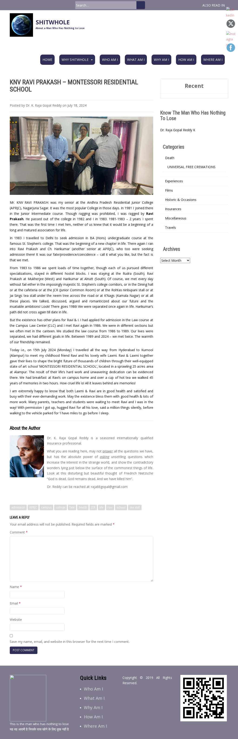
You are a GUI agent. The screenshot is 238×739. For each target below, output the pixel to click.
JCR (93, 507)
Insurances (173, 209)
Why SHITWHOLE (75, 59)
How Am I (186, 59)
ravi (110, 507)
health (83, 507)
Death (169, 158)
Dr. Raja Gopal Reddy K (177, 130)
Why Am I (161, 59)
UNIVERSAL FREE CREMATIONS (191, 167)
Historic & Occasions (180, 199)
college (60, 507)
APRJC (33, 507)
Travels (170, 227)
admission (18, 507)
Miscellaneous (175, 218)
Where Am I (212, 59)
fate (72, 507)
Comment (19, 532)
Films (169, 190)
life (101, 507)
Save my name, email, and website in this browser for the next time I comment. (69, 641)
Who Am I (110, 59)
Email (15, 603)
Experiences (174, 181)
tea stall (135, 507)
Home (47, 59)
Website (16, 619)
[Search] (140, 5)
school (121, 507)
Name (16, 587)
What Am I (136, 59)
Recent (194, 85)
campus (46, 507)
